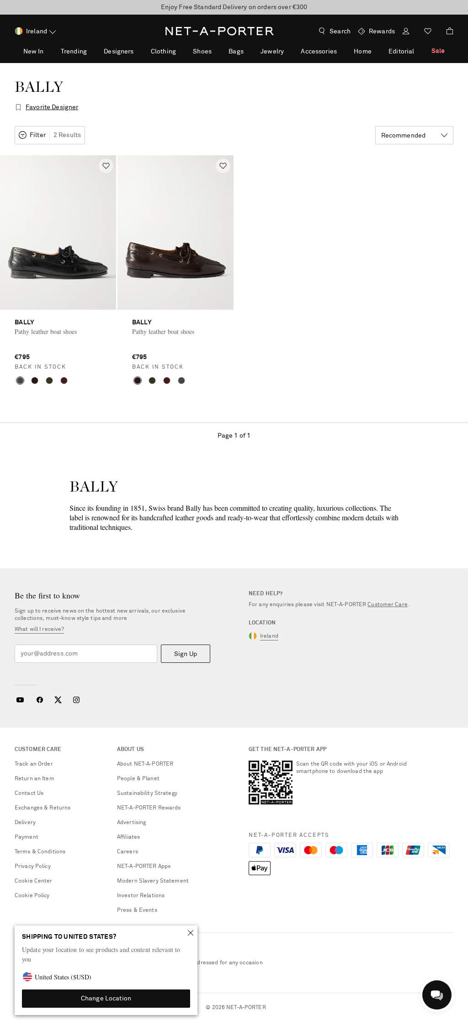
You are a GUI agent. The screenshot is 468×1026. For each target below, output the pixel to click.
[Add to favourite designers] (18, 107)
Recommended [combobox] (403, 135)
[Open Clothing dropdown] (181, 51)
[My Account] (406, 32)
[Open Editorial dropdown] (419, 51)
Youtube (20, 699)
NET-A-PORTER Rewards (149, 808)
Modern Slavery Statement (153, 881)
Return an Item (34, 779)
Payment (26, 837)
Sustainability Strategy (147, 793)
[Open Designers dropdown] (138, 51)
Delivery (25, 822)
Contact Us (29, 793)
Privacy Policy (33, 866)
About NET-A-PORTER (145, 764)
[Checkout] (446, 31)
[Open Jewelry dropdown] (288, 51)
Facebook (39, 699)
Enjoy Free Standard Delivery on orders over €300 (234, 7)
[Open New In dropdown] (48, 51)
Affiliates (128, 837)
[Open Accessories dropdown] (342, 51)
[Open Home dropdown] (376, 51)
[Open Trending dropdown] (92, 51)
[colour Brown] (35, 380)
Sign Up (185, 654)
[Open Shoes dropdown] (216, 51)
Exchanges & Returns (42, 808)
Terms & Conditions (40, 852)
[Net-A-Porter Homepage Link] (219, 31)
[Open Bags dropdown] (248, 51)
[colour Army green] (49, 380)
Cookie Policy (32, 896)
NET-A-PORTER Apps (143, 866)
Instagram (76, 699)
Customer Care (387, 605)
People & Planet (138, 779)
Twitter (58, 699)
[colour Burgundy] (64, 380)
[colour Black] (20, 380)
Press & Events (137, 910)
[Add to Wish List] (106, 166)
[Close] (190, 932)
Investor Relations (141, 896)
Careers (127, 852)
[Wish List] (427, 32)
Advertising (131, 822)
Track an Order (34, 764)
